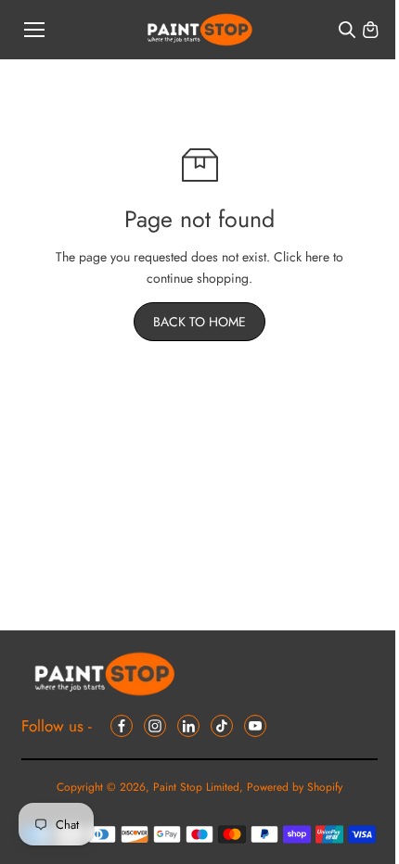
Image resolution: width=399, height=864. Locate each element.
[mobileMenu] (34, 29)
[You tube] (255, 726)
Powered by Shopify (294, 787)
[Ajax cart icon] (370, 29)
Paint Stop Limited (196, 787)
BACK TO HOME (199, 321)
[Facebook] (121, 726)
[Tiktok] (222, 726)
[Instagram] (155, 726)
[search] (347, 29)
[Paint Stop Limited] (200, 30)
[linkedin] (188, 726)
